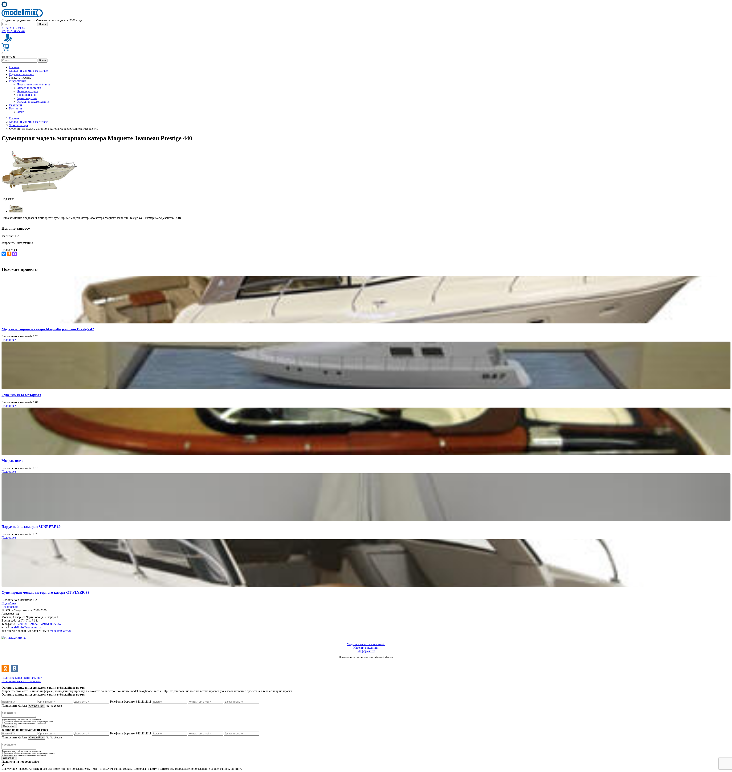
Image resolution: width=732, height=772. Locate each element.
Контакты (15, 108)
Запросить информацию (17, 242)
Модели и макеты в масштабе (28, 70)
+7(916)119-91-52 (27, 624)
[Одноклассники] (9, 254)
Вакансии (15, 105)
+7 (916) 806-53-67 (13, 31)
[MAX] (14, 254)
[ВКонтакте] (4, 254)
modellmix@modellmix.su (26, 627)
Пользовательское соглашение (21, 681)
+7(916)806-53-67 (50, 624)
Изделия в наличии (21, 74)
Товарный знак (26, 94)
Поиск (42, 24)
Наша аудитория (27, 91)
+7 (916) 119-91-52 (13, 27)
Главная (14, 67)
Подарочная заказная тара (33, 84)
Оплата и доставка (29, 87)
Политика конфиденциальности (22, 677)
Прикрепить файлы (14, 705)
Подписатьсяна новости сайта (366, 661)
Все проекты (10, 606)
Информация (17, 81)
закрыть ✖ (8, 56)
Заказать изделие (20, 77)
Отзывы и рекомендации (33, 101)
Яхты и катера (18, 125)
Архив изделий (27, 98)
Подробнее (9, 339)
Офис (20, 111)
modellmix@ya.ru (60, 630)
